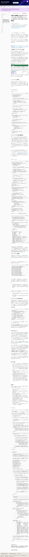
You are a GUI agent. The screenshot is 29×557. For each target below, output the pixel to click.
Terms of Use (2, 556)
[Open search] (25, 6)
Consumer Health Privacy (23, 555)
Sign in (27, 6)
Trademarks (6, 556)
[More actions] (27, 13)
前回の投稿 (12, 34)
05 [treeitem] (2, 25)
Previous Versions (7, 555)
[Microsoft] (1, 6)
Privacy (17, 555)
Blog (10, 555)
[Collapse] (9, 12)
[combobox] (5, 14)
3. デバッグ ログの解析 (18, 46)
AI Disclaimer (2, 555)
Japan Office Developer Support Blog (16, 13)
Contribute (14, 555)
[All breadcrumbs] (11, 13)
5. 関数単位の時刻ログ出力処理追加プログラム (19, 47)
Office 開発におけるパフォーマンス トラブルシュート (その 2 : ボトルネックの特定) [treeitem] (6, 21)
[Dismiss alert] (27, 1)
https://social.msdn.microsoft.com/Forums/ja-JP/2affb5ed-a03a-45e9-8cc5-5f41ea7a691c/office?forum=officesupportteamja (18, 27)
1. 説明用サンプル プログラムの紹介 (17, 45)
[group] (19, 114)
